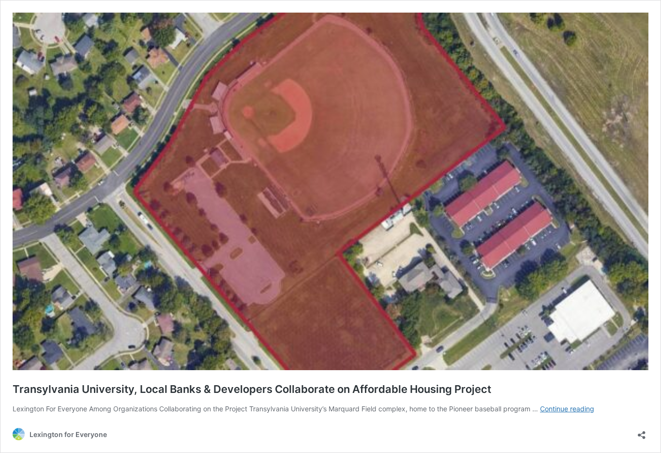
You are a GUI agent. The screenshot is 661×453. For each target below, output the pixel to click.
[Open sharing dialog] (641, 431)
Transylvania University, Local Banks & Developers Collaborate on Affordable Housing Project (252, 389)
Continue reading (567, 409)
